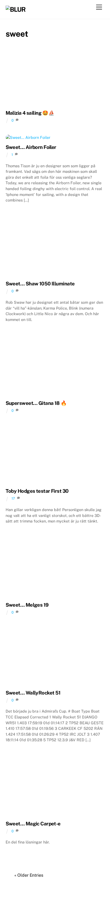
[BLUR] (16, 9)
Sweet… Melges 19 (27, 605)
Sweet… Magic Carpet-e (33, 823)
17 (13, 498)
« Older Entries (28, 875)
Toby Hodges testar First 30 (37, 491)
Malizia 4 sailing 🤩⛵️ (30, 113)
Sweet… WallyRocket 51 (33, 693)
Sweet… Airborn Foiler (31, 147)
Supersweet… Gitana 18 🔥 (36, 403)
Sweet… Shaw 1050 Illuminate (40, 283)
